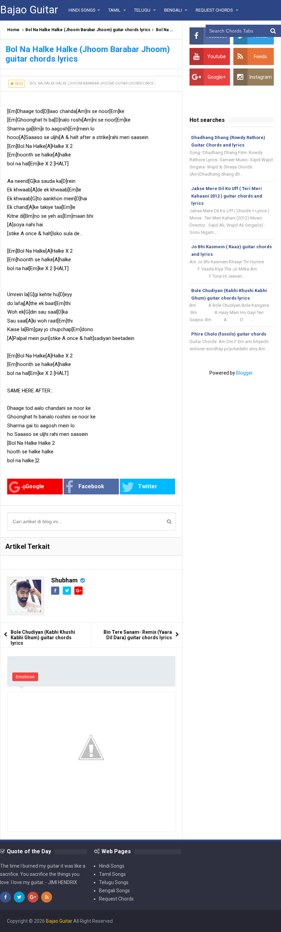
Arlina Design (181, 921)
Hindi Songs (111, 866)
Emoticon (25, 676)
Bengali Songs (114, 890)
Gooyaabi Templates (252, 921)
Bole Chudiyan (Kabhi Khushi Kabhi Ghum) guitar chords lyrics (43, 637)
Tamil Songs (112, 874)
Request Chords (116, 899)
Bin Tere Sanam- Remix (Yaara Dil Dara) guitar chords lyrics (137, 634)
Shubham (64, 580)
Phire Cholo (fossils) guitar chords (228, 334)
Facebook (91, 486)
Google (34, 486)
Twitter (147, 486)
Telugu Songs (114, 882)
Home (13, 29)
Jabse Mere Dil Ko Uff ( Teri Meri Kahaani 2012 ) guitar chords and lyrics (226, 196)
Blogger (244, 373)
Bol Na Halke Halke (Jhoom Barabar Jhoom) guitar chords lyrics (87, 29)
